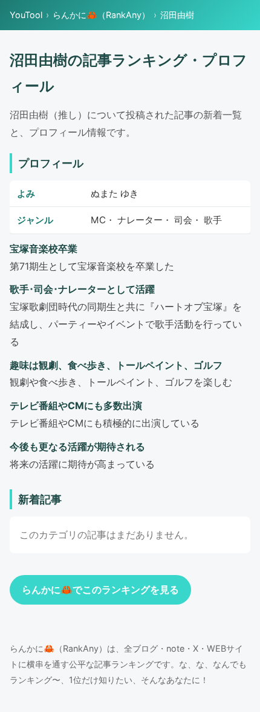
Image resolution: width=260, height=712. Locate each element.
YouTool (26, 15)
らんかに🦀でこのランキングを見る (100, 589)
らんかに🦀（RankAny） (101, 15)
